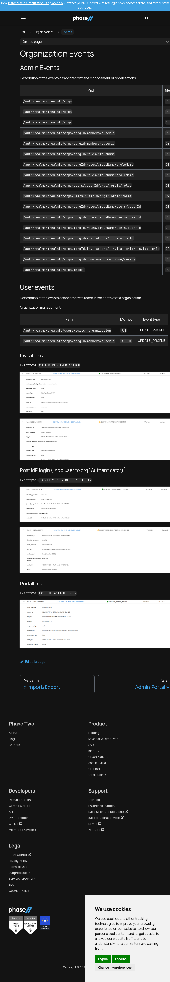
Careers (14, 745)
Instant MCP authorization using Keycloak (35, 3)
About (13, 733)
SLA (11, 885)
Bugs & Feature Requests (106, 812)
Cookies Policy (19, 891)
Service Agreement (22, 879)
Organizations (98, 757)
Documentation (20, 800)
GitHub (13, 824)
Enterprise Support (101, 806)
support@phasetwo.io (104, 818)
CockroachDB (97, 775)
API (11, 812)
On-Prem (94, 769)
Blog (12, 739)
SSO (91, 745)
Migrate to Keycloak (22, 830)
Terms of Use (18, 867)
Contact (94, 800)
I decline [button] (121, 959)
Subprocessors (19, 873)
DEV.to (92, 824)
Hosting (94, 733)
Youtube (94, 830)
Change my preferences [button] (115, 967)
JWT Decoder (18, 818)
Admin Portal (97, 763)
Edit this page (35, 661)
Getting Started (19, 806)
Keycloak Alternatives (103, 739)
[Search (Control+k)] (146, 18)
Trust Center (18, 855)
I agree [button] (103, 959)
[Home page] (24, 32)
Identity (93, 751)
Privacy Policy (18, 861)
